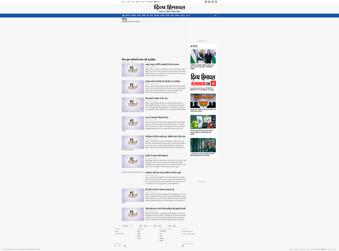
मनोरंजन (177, 15)
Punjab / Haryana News (188, 234)
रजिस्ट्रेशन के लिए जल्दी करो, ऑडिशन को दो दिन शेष (165, 136)
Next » (174, 226)
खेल (148, 15)
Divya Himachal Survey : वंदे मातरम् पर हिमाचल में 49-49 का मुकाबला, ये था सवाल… (202, 89)
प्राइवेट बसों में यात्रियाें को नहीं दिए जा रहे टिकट (162, 81)
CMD (133, 2)
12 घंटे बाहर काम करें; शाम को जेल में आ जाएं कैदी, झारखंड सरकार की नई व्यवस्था (202, 155)
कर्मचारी (162, 15)
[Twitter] (209, 2)
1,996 (155, 226)
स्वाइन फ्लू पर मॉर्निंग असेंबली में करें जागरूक (162, 64)
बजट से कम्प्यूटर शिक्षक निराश (156, 117)
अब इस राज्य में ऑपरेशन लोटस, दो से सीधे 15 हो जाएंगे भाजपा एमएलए (203, 110)
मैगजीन (168, 15)
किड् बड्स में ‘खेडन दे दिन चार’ (156, 98)
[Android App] (216, 2)
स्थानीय (139, 15)
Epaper (158, 2)
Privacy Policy (332, 249)
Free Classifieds (149, 2)
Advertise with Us (119, 234)
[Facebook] (206, 2)
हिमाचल (128, 15)
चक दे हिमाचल (163, 231)
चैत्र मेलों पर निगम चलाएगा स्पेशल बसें (159, 189)
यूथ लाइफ (156, 15)
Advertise (138, 2)
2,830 (169, 226)
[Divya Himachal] (169, 8)
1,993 (140, 226)
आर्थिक (144, 15)
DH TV (188, 15)
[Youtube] (213, 2)
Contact (128, 2)
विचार (151, 15)
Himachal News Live (187, 231)
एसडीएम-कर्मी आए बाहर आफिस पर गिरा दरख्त (163, 172)
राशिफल (139, 238)
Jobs (143, 2)
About (123, 2)
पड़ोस (172, 15)
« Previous (125, 226)
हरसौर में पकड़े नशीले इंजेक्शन (156, 155)
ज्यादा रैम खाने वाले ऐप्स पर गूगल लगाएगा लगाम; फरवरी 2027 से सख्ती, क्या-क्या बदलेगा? (201, 133)
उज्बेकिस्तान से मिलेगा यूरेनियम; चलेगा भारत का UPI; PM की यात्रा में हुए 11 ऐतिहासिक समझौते (202, 67)
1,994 (145, 226)
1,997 (159, 226)
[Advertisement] (202, 29)
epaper (116, 231)
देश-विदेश (133, 15)
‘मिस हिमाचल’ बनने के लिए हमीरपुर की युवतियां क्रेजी (165, 208)
